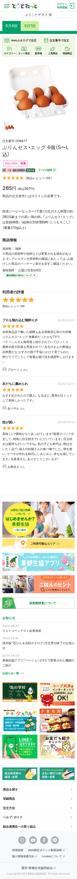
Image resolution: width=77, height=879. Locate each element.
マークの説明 (45, 170)
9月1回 (30, 26)
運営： (37, 868)
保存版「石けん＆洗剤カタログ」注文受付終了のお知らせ (38, 645)
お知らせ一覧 (10, 673)
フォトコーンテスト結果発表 (21, 630)
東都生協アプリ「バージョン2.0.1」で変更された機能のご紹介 (38, 663)
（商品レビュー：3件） (38, 178)
